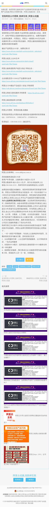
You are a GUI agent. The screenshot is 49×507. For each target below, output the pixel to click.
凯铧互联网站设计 (38, 496)
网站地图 (30, 503)
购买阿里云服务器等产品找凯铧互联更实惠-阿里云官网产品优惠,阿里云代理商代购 (24, 3)
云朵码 (12, 496)
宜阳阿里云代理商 (25, 266)
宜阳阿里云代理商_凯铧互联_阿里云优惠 (20, 16)
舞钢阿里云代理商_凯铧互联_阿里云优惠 (36, 280)
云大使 (9, 266)
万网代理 (40, 494)
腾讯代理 (34, 494)
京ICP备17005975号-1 (35, 488)
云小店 (16, 266)
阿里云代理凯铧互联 (9, 270)
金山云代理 (28, 494)
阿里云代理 (36, 266)
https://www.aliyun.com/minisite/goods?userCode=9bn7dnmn (24, 81)
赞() (21, 260)
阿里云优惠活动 (29, 12)
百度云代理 (21, 494)
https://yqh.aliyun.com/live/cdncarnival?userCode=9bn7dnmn (24, 88)
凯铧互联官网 (13, 494)
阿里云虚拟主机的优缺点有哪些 (15, 333)
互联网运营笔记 (19, 496)
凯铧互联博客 (29, 496)
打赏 (30, 260)
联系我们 (18, 480)
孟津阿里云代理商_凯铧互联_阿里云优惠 (12, 280)
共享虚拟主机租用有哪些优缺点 (15, 310)
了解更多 (30, 480)
